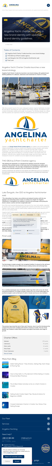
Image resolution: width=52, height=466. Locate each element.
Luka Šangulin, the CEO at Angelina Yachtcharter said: (23, 58)
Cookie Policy (10, 453)
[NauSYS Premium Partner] (45, 452)
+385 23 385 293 (8, 438)
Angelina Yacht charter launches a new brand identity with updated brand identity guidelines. (28, 10)
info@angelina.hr (26, 438)
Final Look (10, 60)
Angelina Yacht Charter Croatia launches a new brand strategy (26, 53)
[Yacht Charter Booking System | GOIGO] (34, 461)
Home (3, 10)
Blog (7, 10)
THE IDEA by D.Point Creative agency (18, 56)
